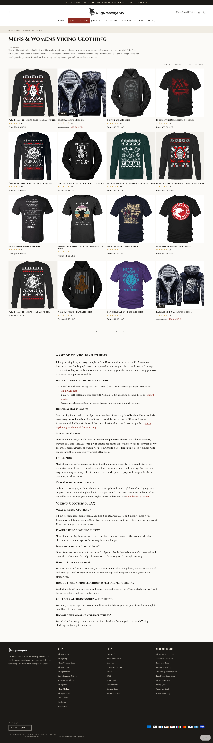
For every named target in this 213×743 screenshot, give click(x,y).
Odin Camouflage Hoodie (71, 120)
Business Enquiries (114, 667)
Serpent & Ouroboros (66, 680)
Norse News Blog (163, 693)
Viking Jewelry (63, 654)
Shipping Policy (113, 689)
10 (116, 332)
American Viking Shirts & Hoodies (75, 312)
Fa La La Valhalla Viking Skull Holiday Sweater (32, 120)
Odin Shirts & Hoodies (118, 120)
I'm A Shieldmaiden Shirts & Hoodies (125, 312)
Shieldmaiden (63, 706)
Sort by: (167, 64)
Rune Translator (162, 663)
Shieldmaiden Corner (137, 496)
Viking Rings (63, 658)
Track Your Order (114, 658)
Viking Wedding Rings (66, 663)
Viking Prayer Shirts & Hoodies (24, 247)
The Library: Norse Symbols (167, 672)
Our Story (111, 663)
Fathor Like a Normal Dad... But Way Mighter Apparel (80, 248)
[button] (9, 12)
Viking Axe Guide (163, 689)
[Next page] (123, 331)
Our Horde (111, 654)
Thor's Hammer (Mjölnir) (67, 676)
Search (109, 672)
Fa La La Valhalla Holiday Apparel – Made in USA (180, 183)
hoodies (81, 50)
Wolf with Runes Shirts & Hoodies (173, 247)
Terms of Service (113, 693)
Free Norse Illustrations (165, 676)
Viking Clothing (64, 689)
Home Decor (63, 698)
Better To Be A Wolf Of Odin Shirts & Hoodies (81, 183)
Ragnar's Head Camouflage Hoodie (173, 312)
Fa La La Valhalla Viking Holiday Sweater (29, 312)
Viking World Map (163, 680)
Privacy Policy (112, 680)
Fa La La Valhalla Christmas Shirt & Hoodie (30, 183)
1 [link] (89, 331)
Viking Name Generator (165, 654)
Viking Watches (64, 693)
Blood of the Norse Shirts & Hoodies (175, 120)
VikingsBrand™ (67, 736)
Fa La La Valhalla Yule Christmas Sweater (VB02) (131, 183)
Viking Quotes (161, 685)
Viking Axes (62, 685)
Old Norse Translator (164, 658)
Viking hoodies (69, 390)
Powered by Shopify (78, 736)
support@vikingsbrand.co (33, 736)
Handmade (62, 702)
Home (11, 30)
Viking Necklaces (64, 667)
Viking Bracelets (64, 672)
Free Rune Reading (163, 667)
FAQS (109, 676)
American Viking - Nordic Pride (122, 247)
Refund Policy (112, 685)
